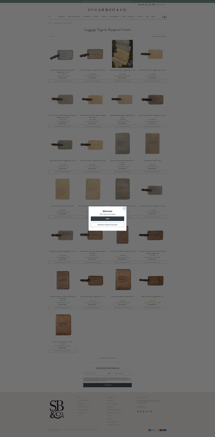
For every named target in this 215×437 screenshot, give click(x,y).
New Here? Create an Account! (107, 225)
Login (107, 218)
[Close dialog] (124, 208)
